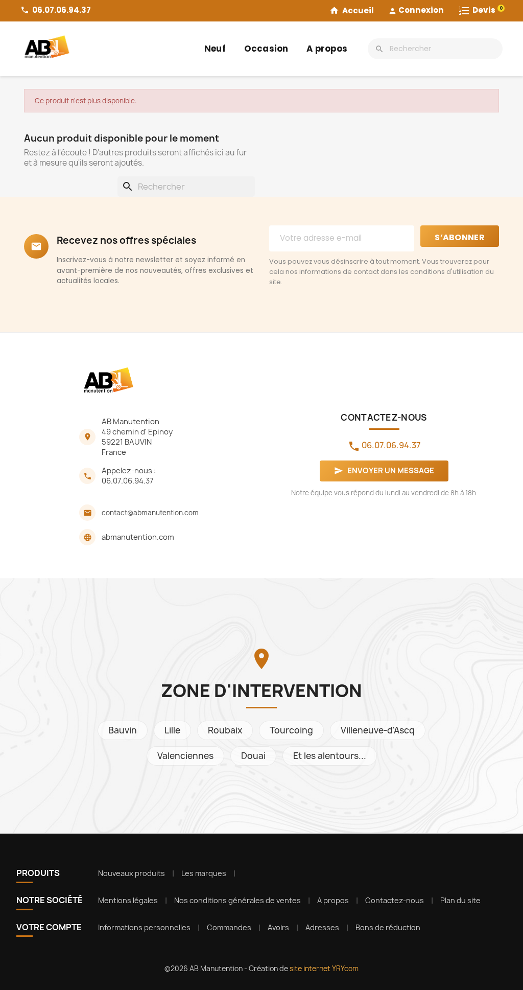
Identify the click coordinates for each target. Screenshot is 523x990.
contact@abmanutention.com (150, 512)
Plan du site (460, 900)
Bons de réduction (387, 927)
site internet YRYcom (324, 968)
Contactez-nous (394, 900)
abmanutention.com (138, 537)
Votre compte (49, 927)
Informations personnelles (144, 927)
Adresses (322, 927)
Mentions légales (128, 900)
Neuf (215, 48)
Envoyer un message (384, 471)
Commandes (229, 927)
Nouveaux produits (131, 873)
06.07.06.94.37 (128, 481)
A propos (326, 48)
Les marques (203, 873)
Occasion (266, 48)
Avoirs (278, 927)
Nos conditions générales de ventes (237, 900)
